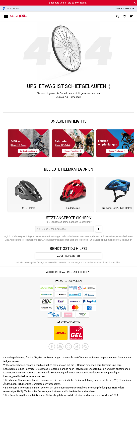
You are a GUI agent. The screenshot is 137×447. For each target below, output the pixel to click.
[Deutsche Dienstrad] (89, 288)
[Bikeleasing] (61, 288)
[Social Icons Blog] (85, 346)
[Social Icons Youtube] (60, 346)
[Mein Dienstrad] (46, 294)
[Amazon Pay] (46, 308)
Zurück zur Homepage (68, 96)
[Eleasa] (61, 294)
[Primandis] (75, 294)
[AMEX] (89, 308)
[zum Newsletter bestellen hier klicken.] (98, 229)
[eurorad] (75, 301)
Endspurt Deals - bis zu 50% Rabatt (68, 2)
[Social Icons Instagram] (68, 346)
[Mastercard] (75, 308)
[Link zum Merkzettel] (124, 16)
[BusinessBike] (75, 288)
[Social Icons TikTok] (77, 346)
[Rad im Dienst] (89, 294)
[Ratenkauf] (54, 315)
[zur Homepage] (18, 16)
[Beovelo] (46, 301)
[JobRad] (46, 288)
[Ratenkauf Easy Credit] (68, 315)
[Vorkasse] (82, 315)
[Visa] (61, 308)
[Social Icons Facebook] (51, 346)
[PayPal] (89, 301)
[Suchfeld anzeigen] (117, 16)
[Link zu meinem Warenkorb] (131, 17)
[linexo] (61, 301)
